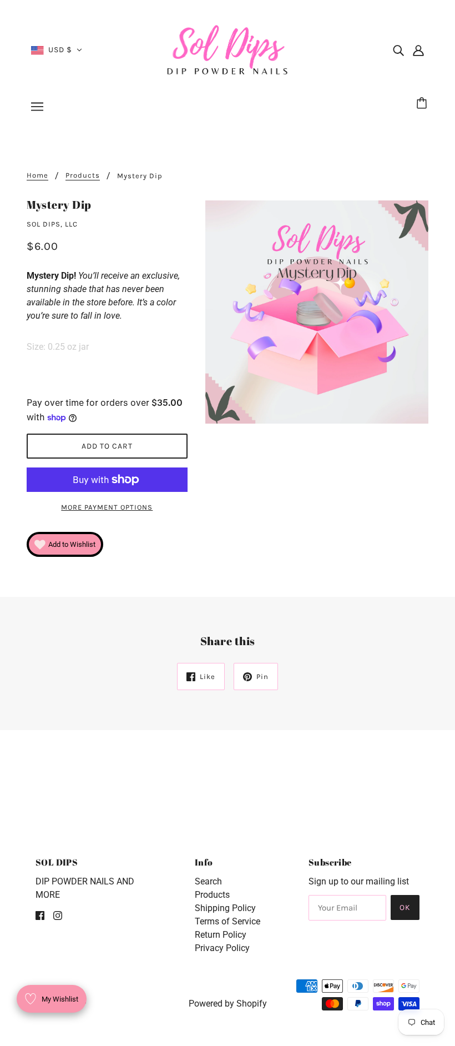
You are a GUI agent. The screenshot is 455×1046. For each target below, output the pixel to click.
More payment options (107, 507)
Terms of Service (227, 921)
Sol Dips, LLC (52, 224)
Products (212, 894)
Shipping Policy (225, 908)
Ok (405, 907)
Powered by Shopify (228, 1003)
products (82, 175)
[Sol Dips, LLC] (228, 49)
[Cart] (423, 104)
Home (37, 175)
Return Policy (220, 934)
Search (208, 881)
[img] (398, 50)
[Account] (418, 50)
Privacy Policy (222, 948)
